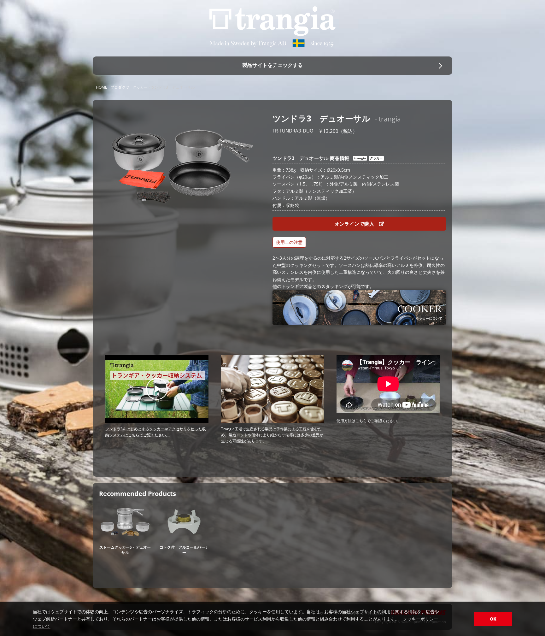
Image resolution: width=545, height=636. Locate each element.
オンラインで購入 (355, 224)
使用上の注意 (289, 242)
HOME (101, 87)
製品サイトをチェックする (272, 65)
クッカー (140, 87)
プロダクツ (119, 87)
